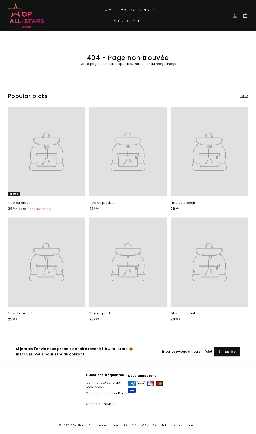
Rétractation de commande (173, 425)
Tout (244, 96)
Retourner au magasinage (155, 64)
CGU (135, 425)
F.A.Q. (107, 10)
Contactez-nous (137, 10)
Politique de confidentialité (108, 425)
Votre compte (128, 21)
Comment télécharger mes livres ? (103, 385)
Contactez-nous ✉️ (101, 404)
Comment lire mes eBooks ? (107, 395)
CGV (145, 425)
